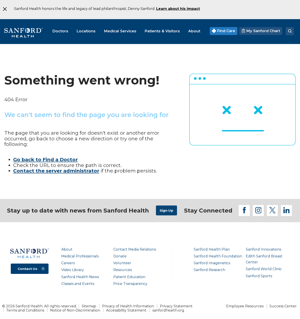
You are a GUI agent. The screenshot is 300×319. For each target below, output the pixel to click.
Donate (120, 256)
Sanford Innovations (263, 249)
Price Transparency (130, 284)
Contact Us (27, 269)
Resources (122, 270)
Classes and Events (77, 284)
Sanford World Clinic (264, 269)
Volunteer (122, 263)
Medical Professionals (80, 256)
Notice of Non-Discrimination (75, 310)
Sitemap (89, 306)
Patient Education (129, 277)
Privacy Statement (176, 306)
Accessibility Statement (126, 310)
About (66, 249)
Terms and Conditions (25, 310)
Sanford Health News (80, 277)
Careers (68, 263)
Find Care (225, 31)
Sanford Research (209, 270)
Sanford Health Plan (212, 249)
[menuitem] (60, 31)
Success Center (283, 306)
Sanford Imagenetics (212, 263)
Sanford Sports (259, 276)
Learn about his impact (178, 9)
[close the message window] (4, 9)
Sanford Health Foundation (218, 256)
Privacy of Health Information (128, 306)
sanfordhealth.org (168, 310)
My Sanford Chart (262, 31)
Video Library (72, 270)
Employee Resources (245, 306)
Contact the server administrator (56, 171)
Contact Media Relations (134, 249)
